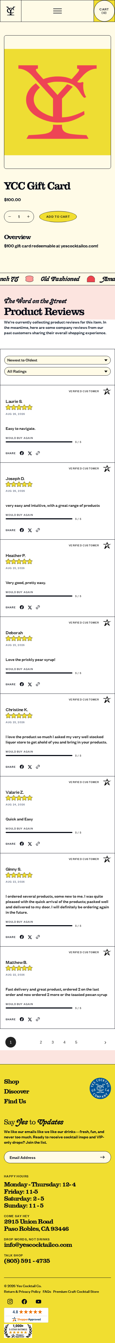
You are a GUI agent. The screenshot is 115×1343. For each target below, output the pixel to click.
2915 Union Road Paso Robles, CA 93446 (36, 1225)
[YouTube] (38, 1302)
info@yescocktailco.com (38, 1244)
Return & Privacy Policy (22, 1291)
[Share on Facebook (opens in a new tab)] (22, 453)
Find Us (15, 1101)
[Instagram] (10, 1302)
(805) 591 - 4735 (27, 1260)
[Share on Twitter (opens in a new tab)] (30, 453)
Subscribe (102, 1157)
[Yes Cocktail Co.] (10, 11)
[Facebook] (24, 1302)
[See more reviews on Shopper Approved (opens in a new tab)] (38, 453)
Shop (11, 1081)
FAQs (47, 1291)
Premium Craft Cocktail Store (76, 1291)
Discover (16, 1091)
